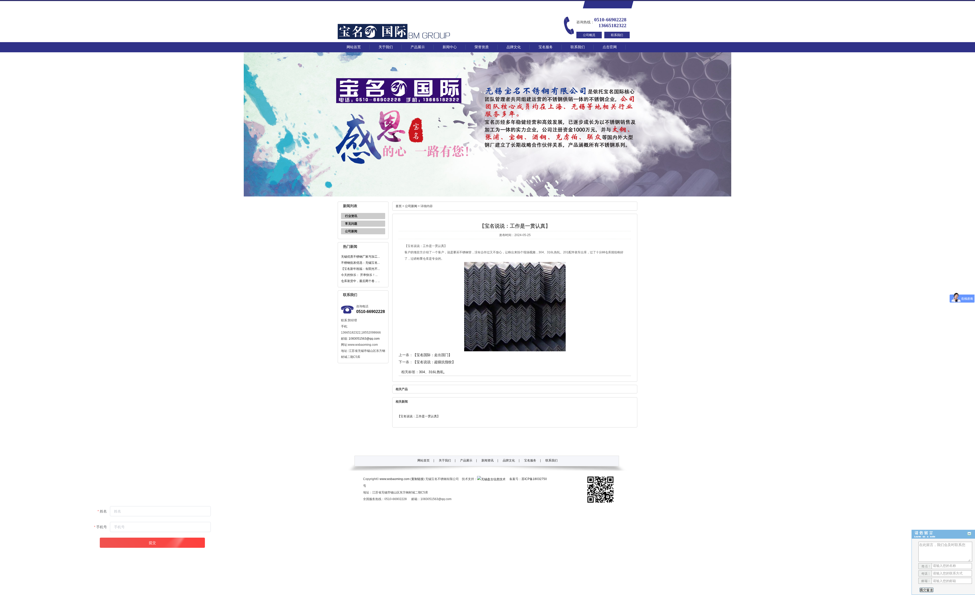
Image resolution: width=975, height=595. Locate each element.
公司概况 (589, 35)
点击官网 (610, 47)
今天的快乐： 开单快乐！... (359, 275)
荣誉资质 (482, 47)
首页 (399, 206)
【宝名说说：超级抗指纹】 (434, 362)
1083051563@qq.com (364, 338)
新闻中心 (450, 47)
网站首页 (354, 47)
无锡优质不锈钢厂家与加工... (360, 256)
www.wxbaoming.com (395, 479)
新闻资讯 (487, 460)
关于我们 (386, 47)
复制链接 (417, 479)
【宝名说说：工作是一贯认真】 (418, 416)
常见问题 (351, 223)
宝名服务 (546, 47)
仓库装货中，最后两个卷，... (360, 281)
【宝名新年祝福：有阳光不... (360, 269)
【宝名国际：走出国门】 (432, 355)
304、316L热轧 (431, 372)
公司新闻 (351, 231)
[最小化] (969, 533)
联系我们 (617, 35)
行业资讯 (351, 216)
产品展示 (418, 47)
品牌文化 (514, 47)
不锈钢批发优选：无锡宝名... (360, 263)
